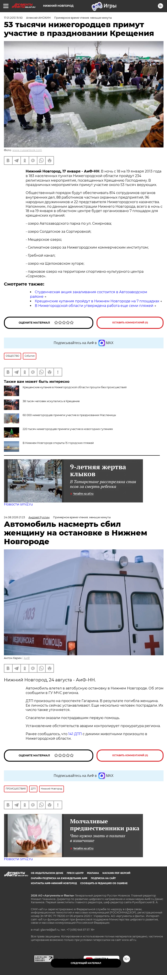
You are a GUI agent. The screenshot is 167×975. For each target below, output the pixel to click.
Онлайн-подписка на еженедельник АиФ (59, 878)
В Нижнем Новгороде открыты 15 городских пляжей (58, 443)
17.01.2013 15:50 (13, 17)
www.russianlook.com (27, 150)
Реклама (93, 873)
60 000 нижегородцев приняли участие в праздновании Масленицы (69, 415)
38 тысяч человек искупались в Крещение (51, 401)
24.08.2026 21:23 (14, 517)
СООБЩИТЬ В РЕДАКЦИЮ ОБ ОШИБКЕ (104, 883)
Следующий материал (86, 963)
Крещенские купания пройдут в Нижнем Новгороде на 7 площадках (97, 301)
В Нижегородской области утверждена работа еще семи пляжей (94, 306)
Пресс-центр (75, 873)
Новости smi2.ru (18, 504)
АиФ (27, 658)
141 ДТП (74, 734)
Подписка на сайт (103, 878)
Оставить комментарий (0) (130, 322)
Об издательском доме (47, 873)
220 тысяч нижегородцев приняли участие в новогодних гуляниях (68, 429)
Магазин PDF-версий (116, 873)
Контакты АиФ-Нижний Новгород (54, 883)
